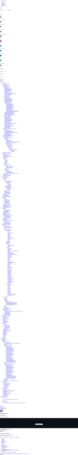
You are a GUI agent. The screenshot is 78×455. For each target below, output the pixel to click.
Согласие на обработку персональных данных (6, 453)
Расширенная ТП (4, 442)
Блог (2, 3)
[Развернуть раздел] (2, 83)
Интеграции (3, 446)
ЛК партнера (3, 4)
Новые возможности (4, 447)
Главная (2, 406)
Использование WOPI (3, 408)
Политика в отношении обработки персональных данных (21, 453)
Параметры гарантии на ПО (5, 449)
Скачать (3, 5)
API (0, 407)
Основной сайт (4, 2)
